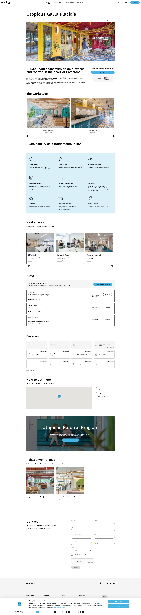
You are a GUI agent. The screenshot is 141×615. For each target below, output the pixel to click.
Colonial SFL (80, 2)
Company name (75, 540)
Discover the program (70, 440)
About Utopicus (69, 2)
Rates (27, 588)
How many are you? (76, 534)
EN (118, 2)
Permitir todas (119, 601)
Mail (72, 527)
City (72, 547)
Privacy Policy (82, 554)
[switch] (54, 612)
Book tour (103, 72)
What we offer (57, 2)
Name (73, 520)
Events (46, 588)
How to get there (111, 20)
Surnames (96, 520)
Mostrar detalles (91, 612)
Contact (135, 2)
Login (125, 2)
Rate (95, 534)
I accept (80, 554)
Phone (95, 540)
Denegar (118, 606)
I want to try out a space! (103, 284)
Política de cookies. (59, 607)
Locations (47, 2)
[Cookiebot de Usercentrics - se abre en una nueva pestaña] (19, 612)
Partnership (65, 588)
